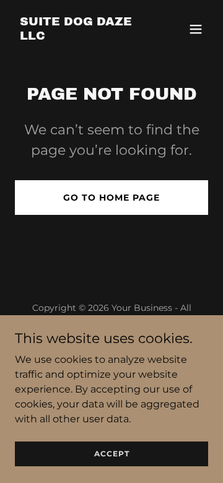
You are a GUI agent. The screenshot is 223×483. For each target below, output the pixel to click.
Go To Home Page (111, 197)
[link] (82, 36)
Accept (111, 453)
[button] (195, 29)
